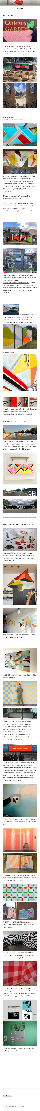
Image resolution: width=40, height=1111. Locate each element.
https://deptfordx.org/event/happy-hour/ (17, 211)
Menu (21, 8)
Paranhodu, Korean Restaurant (13, 637)
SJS (30, 320)
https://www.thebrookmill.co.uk (14, 120)
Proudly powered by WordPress (14, 1106)
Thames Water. (21, 317)
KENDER (6, 275)
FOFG (20, 322)
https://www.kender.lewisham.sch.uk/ (16, 283)
